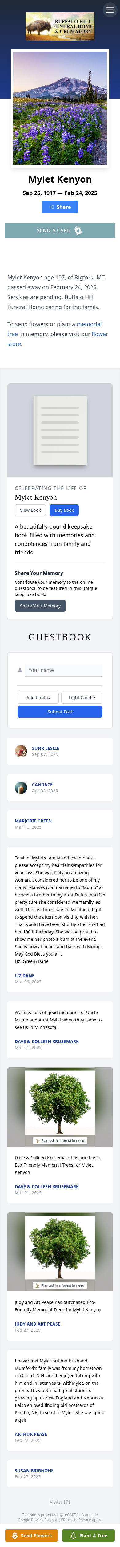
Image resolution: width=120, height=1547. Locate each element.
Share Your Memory (40, 606)
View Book (30, 510)
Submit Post (60, 712)
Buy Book (64, 510)
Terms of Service (76, 1519)
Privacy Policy (42, 1519)
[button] (60, 1107)
